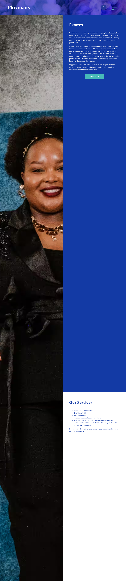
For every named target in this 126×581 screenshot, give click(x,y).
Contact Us (94, 77)
